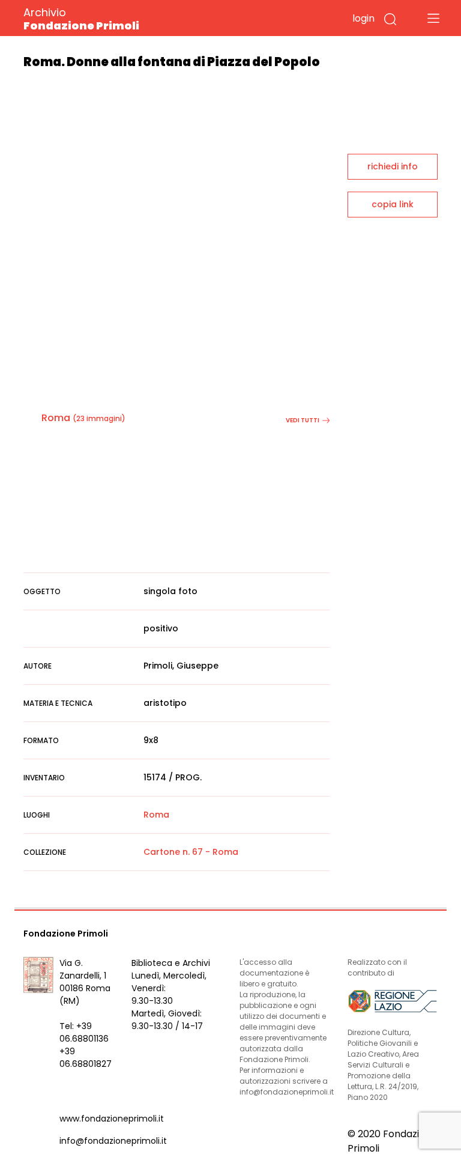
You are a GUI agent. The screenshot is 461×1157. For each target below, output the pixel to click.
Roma (55, 418)
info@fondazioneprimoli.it (113, 1141)
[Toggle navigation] (433, 18)
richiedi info (392, 166)
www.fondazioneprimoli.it (111, 1119)
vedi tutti (302, 420)
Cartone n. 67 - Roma (190, 852)
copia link (393, 204)
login (363, 18)
